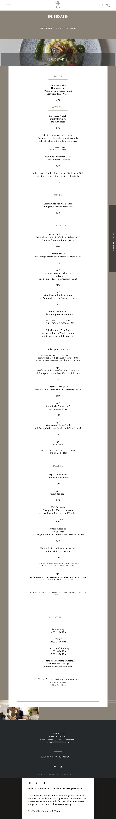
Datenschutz (53, 774)
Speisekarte (46, 28)
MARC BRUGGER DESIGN (70, 774)
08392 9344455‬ (69, 757)
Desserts (58, 466)
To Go (59, 28)
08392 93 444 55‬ (58, 685)
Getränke (71, 28)
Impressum (41, 774)
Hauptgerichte (58, 225)
